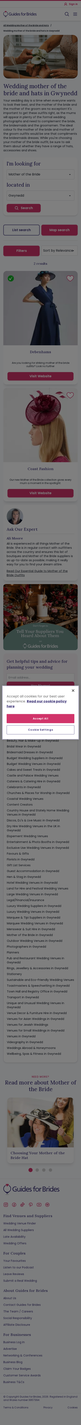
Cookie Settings (40, 730)
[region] (40, 712)
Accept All (40, 718)
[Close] (73, 690)
